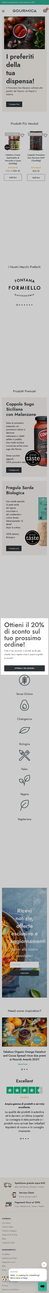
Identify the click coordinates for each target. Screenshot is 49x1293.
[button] (24, 668)
